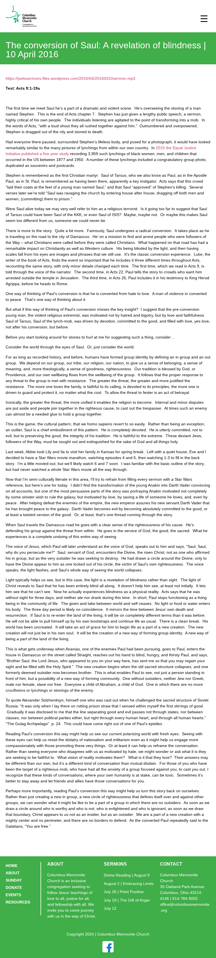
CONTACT (171, 864)
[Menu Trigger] (204, 18)
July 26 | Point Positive (124, 891)
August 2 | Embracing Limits (129, 883)
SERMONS (115, 864)
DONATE (14, 887)
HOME (11, 865)
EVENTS (13, 895)
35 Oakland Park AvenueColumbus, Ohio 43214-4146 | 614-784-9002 (182, 892)
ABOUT (13, 873)
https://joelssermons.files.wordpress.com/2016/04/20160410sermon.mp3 (70, 78)
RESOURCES (18, 902)
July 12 (110, 908)
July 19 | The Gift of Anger (127, 900)
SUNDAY (14, 880)
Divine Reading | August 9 (127, 875)
